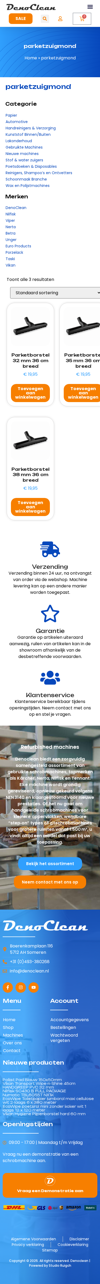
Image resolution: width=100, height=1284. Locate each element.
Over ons (12, 1043)
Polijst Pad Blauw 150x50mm (32, 1080)
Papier (11, 115)
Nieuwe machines (22, 153)
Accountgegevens (69, 1020)
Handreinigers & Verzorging (31, 128)
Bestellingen (63, 1027)
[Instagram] (20, 987)
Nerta (11, 227)
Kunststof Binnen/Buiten (28, 134)
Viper (10, 220)
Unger (11, 239)
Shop (8, 1027)
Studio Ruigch (60, 1265)
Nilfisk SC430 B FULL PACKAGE (34, 1091)
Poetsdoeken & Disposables (31, 166)
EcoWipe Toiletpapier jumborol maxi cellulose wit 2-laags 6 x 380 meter (48, 1101)
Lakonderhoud (19, 141)
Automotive (17, 121)
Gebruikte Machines (24, 147)
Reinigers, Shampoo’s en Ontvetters (39, 172)
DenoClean (16, 207)
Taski (10, 258)
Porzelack (14, 252)
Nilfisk (11, 214)
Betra (10, 233)
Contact (12, 1051)
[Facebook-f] (8, 987)
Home (31, 58)
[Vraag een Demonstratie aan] (50, 1181)
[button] (90, 6)
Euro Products (18, 246)
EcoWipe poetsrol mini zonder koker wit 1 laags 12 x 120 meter (44, 1108)
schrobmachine (19, 1161)
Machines (13, 1035)
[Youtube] (34, 987)
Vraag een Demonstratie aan (50, 1191)
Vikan (10, 265)
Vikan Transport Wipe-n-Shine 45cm (39, 1083)
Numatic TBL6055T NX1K (28, 1095)
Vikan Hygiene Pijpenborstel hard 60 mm (44, 1114)
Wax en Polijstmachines (28, 185)
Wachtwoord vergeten (64, 1038)
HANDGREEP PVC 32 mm (28, 1087)
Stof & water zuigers (24, 160)
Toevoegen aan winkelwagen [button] (30, 393)
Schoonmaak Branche (26, 179)
